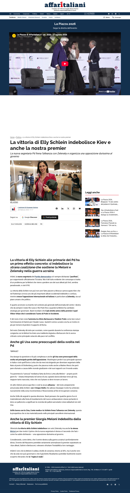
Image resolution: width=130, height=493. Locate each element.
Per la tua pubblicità (41, 484)
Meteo (108, 17)
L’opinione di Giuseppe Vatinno (28, 207)
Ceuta (51, 17)
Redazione (30, 484)
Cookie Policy (64, 491)
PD (41, 224)
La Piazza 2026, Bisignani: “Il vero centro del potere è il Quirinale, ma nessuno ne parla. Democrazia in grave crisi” (109, 202)
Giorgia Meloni (31, 224)
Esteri (42, 14)
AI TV (68, 14)
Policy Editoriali (20, 484)
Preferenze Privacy (74, 491)
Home (12, 137)
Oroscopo (118, 17)
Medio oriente (22, 17)
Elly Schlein (16, 224)
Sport (62, 14)
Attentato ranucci (34, 17)
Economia (17, 14)
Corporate (26, 14)
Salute (55, 14)
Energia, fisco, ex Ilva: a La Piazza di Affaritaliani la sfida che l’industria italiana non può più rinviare (110, 233)
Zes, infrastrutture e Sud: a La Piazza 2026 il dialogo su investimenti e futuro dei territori (110, 212)
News (48, 14)
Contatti (11, 484)
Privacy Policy (55, 491)
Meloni (13, 431)
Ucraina (44, 17)
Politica (34, 14)
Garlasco (57, 17)
